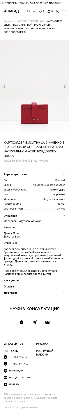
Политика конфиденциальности (21, 407)
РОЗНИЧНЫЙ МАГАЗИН (44, 352)
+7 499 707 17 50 (18, 363)
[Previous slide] (4, 86)
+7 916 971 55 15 (18, 357)
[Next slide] (64, 86)
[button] (27, 128)
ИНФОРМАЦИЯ (13, 344)
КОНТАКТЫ (11, 350)
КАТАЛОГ (42, 344)
